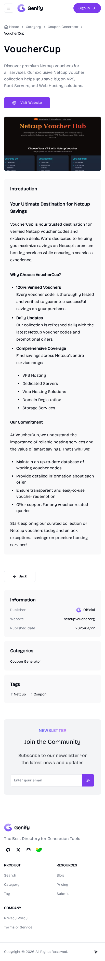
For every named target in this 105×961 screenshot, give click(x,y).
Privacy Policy (16, 918)
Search (10, 875)
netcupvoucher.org (79, 619)
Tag (7, 894)
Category (11, 884)
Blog (60, 875)
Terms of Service (18, 927)
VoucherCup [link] (14, 33)
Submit (63, 894)
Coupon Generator (63, 27)
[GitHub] (8, 850)
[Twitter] (18, 850)
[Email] (28, 850)
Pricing (62, 884)
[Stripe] (39, 850)
